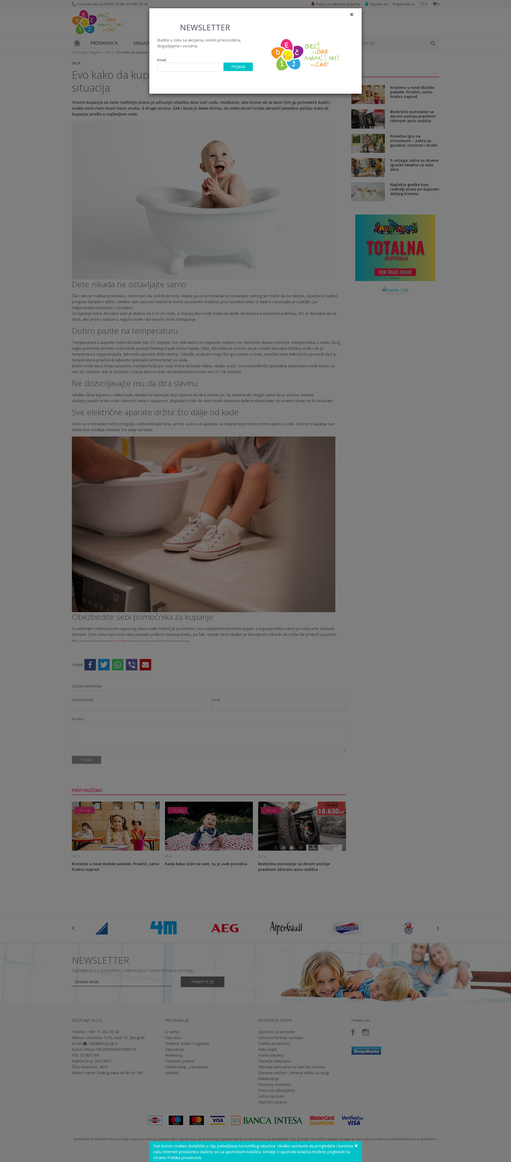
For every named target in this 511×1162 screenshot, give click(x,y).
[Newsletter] (306, 53)
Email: (162, 60)
